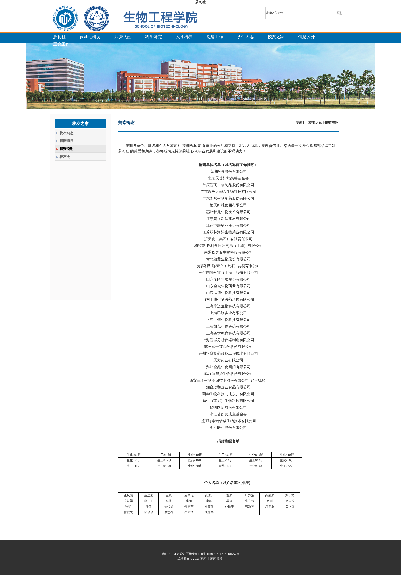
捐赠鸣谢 (332, 122)
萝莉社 (200, 2)
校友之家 (315, 122)
